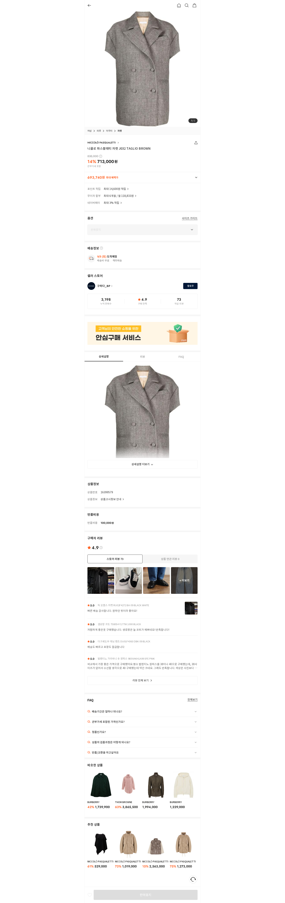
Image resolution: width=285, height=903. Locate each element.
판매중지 (145, 895)
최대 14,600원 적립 (115, 189)
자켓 (119, 130)
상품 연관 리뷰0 (170, 559)
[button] (142, 177)
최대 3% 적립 (111, 203)
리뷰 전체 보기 (140, 680)
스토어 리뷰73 (115, 559)
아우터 (109, 130)
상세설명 (104, 356)
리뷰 (142, 356)
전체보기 (192, 699)
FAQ (181, 356)
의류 (99, 130)
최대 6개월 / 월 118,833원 (119, 196)
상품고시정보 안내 (111, 499)
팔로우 (190, 285)
